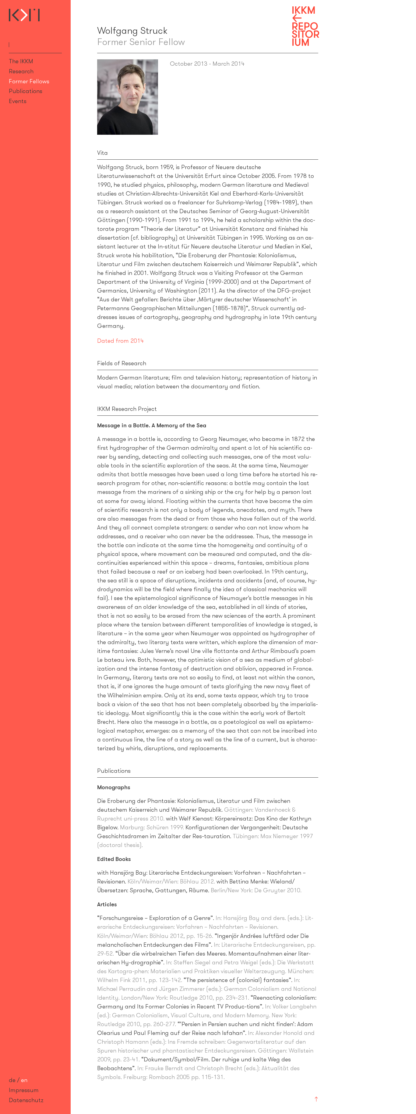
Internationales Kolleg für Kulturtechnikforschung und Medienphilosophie (24, 15)
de (12, 1080)
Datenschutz (26, 1100)
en (24, 1080)
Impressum (24, 1090)
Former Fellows (29, 81)
